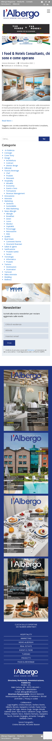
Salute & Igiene (10, 246)
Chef (8, 173)
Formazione (11, 191)
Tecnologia (9, 257)
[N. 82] (26, 463)
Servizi (8, 254)
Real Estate (9, 239)
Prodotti (9, 175)
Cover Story (9, 155)
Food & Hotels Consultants (38, 126)
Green (8, 219)
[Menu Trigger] (48, 11)
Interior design (12, 165)
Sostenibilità (11, 206)
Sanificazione (9, 249)
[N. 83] (26, 400)
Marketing (8, 201)
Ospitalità (10, 226)
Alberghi (9, 213)
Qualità (7, 236)
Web (8, 234)
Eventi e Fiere (11, 188)
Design (25, 66)
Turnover (8, 272)
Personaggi (10, 229)
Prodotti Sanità (12, 251)
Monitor (9, 224)
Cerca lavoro (6, 4)
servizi (19, 128)
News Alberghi (10, 211)
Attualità (9, 183)
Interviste (8, 198)
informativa (30, 350)
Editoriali (7, 168)
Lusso (8, 221)
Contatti (29, 2)
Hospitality (8, 181)
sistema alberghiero (30, 128)
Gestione (10, 203)
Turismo (7, 264)
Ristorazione (11, 231)
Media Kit (20, 2)
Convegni (8, 153)
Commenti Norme (13, 241)
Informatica (11, 259)
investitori (13, 128)
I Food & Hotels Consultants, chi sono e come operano (26, 55)
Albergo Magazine (8, 2)
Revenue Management (15, 193)
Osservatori (11, 269)
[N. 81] (26, 526)
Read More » (7, 120)
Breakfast (10, 216)
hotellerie (5, 128)
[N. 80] (26, 590)
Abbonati (16, 4)
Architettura (11, 160)
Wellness (8, 279)
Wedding (7, 277)
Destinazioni (11, 267)
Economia (10, 186)
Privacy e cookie (31, 698)
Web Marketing (12, 208)
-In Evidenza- (18, 66)
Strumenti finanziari (14, 244)
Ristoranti (10, 178)
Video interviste (10, 274)
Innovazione (9, 196)
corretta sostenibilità (20, 126)
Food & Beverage (11, 170)
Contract (9, 163)
